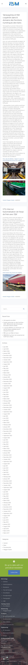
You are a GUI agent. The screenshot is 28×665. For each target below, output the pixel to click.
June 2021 (6, 468)
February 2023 (7, 424)
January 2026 (7, 353)
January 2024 (7, 403)
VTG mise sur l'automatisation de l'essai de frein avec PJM (13, 212)
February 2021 (7, 476)
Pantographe (6, 598)
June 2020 (6, 494)
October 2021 (7, 459)
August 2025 (7, 364)
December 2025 (8, 355)
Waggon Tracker (10, 200)
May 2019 (6, 522)
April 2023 (6, 420)
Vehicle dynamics (7, 584)
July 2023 (6, 416)
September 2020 (8, 487)
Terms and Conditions (12, 661)
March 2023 (6, 422)
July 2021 (6, 466)
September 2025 (8, 362)
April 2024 (6, 396)
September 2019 (8, 513)
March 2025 (6, 373)
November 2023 (8, 407)
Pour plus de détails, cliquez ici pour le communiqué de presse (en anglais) (13, 159)
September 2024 (8, 385)
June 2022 (6, 442)
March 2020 (6, 500)
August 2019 (7, 515)
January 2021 (7, 479)
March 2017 (6, 533)
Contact (25, 662)
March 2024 (6, 398)
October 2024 (7, 383)
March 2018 (6, 531)
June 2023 (6, 418)
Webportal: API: (4, 658)
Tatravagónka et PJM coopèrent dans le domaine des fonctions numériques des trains (12, 19)
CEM (4, 601)
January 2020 (7, 505)
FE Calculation (6, 630)
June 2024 (6, 392)
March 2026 (6, 351)
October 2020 (7, 485)
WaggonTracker (7, 610)
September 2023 (8, 411)
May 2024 (6, 394)
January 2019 (7, 524)
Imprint (3, 661)
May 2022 (6, 444)
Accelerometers (7, 619)
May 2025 (6, 368)
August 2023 (7, 414)
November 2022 (8, 431)
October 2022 (7, 433)
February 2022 (7, 450)
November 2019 (8, 509)
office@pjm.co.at (5, 647)
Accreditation (6, 606)
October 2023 (7, 409)
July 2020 (6, 492)
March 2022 (6, 448)
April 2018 (6, 528)
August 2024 (7, 388)
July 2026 (6, 347)
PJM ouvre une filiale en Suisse (11, 333)
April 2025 (6, 370)
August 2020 (7, 489)
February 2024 (7, 401)
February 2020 (7, 502)
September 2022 (8, 435)
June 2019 (6, 520)
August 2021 (7, 463)
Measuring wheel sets (9, 616)
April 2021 (6, 472)
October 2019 (7, 511)
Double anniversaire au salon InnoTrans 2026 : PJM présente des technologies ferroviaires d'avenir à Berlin (13, 324)
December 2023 (8, 405)
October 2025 (7, 360)
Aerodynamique (7, 595)
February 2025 (7, 375)
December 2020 (8, 481)
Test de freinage (7, 590)
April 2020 (6, 498)
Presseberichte (7, 547)
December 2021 (8, 455)
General (4, 200)
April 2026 (6, 349)
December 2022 (8, 429)
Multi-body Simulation (8, 633)
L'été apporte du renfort (10, 320)
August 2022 (7, 437)
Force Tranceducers (8, 624)
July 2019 (6, 518)
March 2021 (6, 474)
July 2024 (6, 390)
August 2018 (7, 526)
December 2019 (8, 507)
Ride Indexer (6, 622)
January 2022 (7, 453)
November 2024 (8, 381)
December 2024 (8, 379)
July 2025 (6, 366)
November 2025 (8, 357)
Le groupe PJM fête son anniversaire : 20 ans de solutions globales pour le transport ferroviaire (14, 329)
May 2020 (6, 496)
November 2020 (8, 483)
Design (5, 635)
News (5, 545)
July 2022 (6, 440)
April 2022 (6, 446)
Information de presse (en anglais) (12, 272)
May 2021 (6, 470)
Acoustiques (6, 592)
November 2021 (8, 457)
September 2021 (8, 461)
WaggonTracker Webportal (7, 656)
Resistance (6, 587)
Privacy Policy (22, 661)
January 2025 (7, 377)
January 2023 (7, 427)
